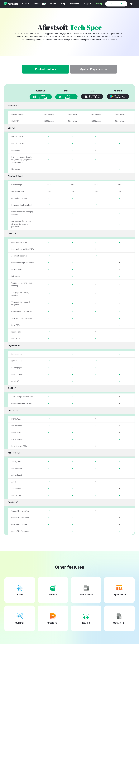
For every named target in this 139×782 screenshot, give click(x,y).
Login (131, 4)
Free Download (116, 4)
